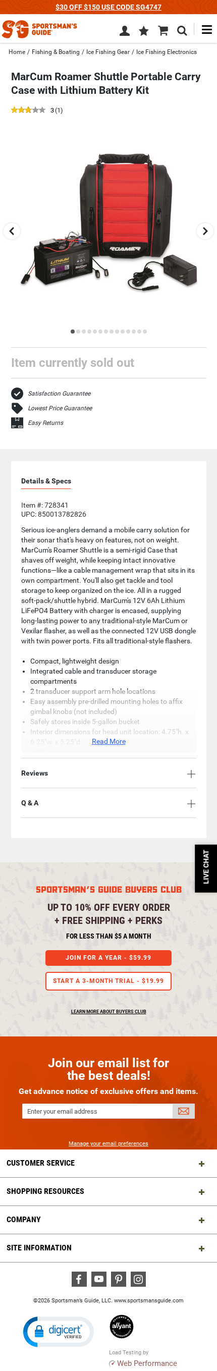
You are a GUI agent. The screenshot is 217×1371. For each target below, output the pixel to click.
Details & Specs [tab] (46, 481)
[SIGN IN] (125, 32)
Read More (109, 741)
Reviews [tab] (34, 773)
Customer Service (41, 1163)
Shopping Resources (45, 1191)
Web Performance (147, 1363)
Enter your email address (62, 1111)
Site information (39, 1247)
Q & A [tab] (29, 803)
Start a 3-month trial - (108, 980)
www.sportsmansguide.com (149, 1300)
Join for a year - (108, 957)
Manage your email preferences (108, 1143)
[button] (144, 31)
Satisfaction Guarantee (59, 393)
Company (24, 1219)
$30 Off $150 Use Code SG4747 (108, 7)
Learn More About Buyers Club (108, 1011)
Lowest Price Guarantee (60, 408)
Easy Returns (45, 422)
